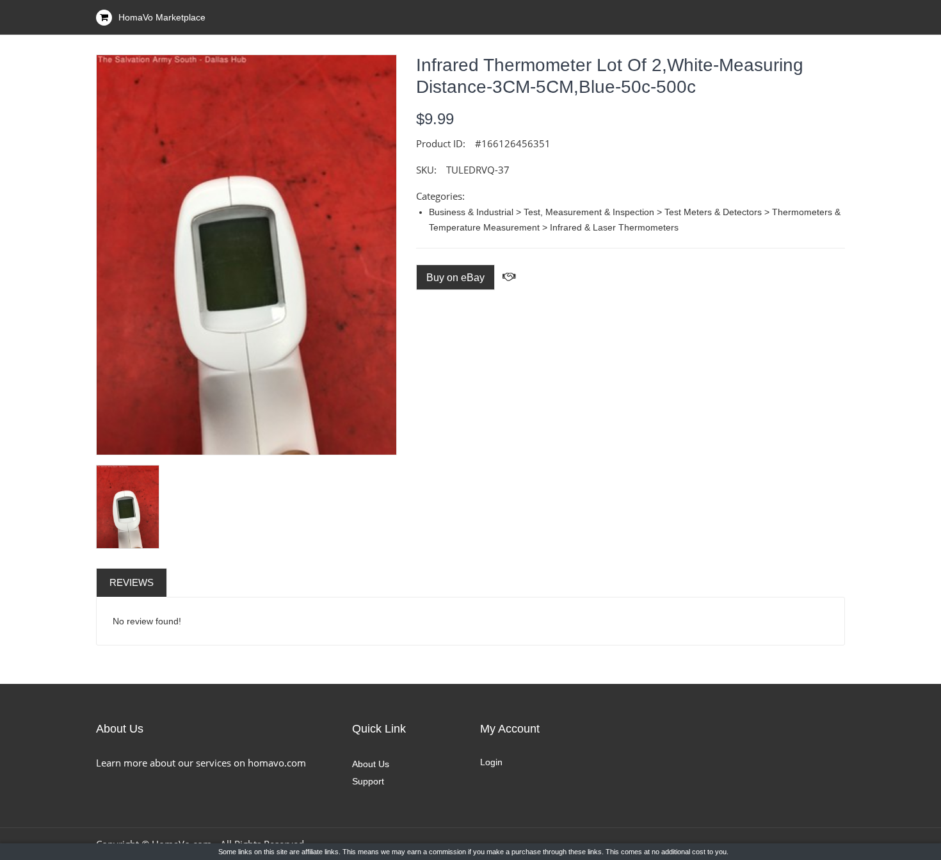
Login (491, 762)
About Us (370, 764)
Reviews (131, 582)
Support (368, 781)
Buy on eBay (455, 277)
